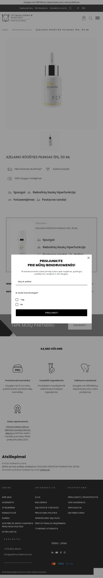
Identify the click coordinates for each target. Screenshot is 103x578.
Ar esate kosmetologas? (27, 292)
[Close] (88, 258)
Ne (21, 304)
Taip (22, 299)
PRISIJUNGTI (51, 312)
